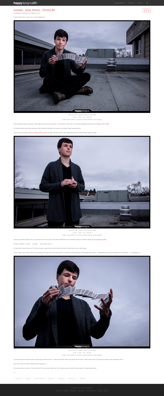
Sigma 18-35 (72, 378)
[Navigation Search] (147, 3)
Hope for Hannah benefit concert (38, 132)
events (100, 390)
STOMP (106, 124)
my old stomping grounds (99, 239)
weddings (58, 390)
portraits (61, 378)
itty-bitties (81, 390)
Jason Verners (52, 124)
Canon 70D (18, 378)
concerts (65, 390)
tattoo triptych (91, 390)
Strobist (82, 378)
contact (106, 390)
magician (51, 378)
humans (28, 378)
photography (18, 13)
